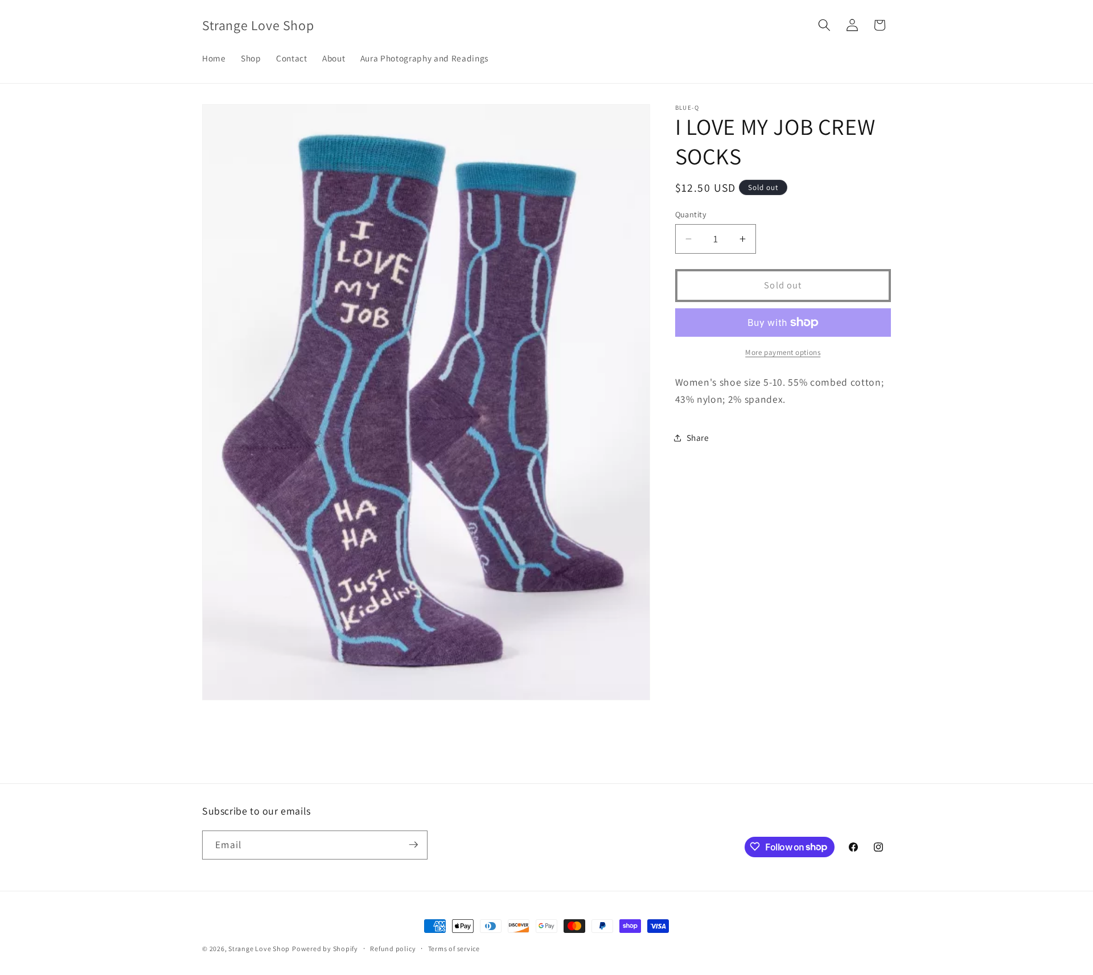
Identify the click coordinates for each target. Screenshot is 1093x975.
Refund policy (393, 948)
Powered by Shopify (325, 948)
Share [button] (698, 437)
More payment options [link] (782, 352)
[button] (824, 25)
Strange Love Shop (259, 948)
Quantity (691, 214)
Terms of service (454, 948)
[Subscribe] (413, 845)
